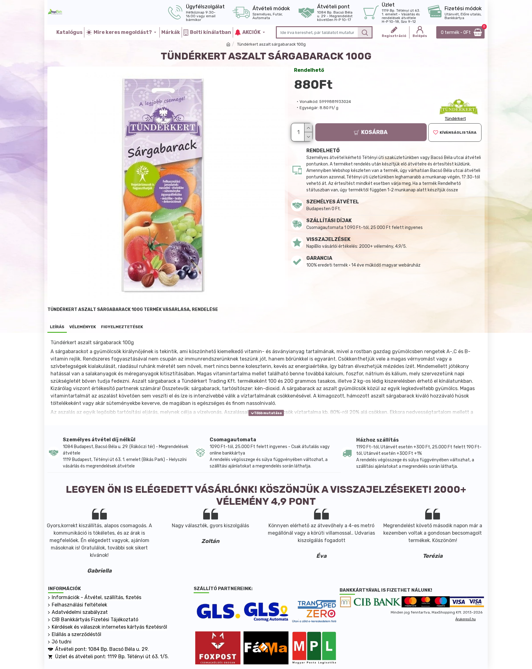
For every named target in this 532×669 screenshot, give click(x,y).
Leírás (57, 326)
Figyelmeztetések (122, 326)
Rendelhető (309, 70)
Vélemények (82, 326)
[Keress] (365, 32)
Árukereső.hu (465, 619)
